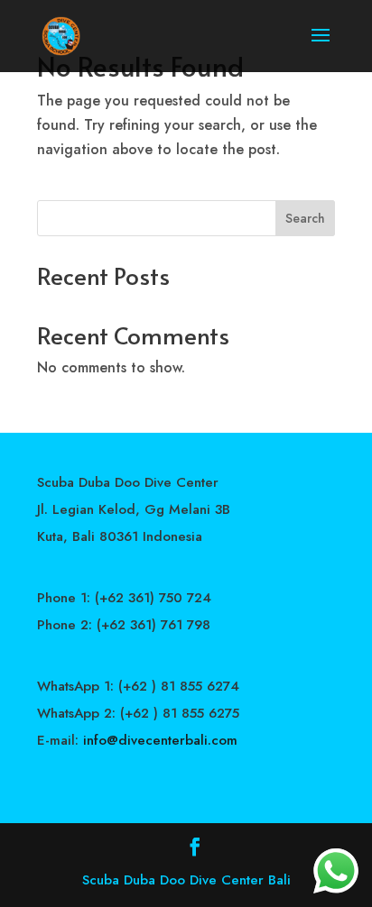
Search (305, 218)
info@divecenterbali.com (160, 740)
